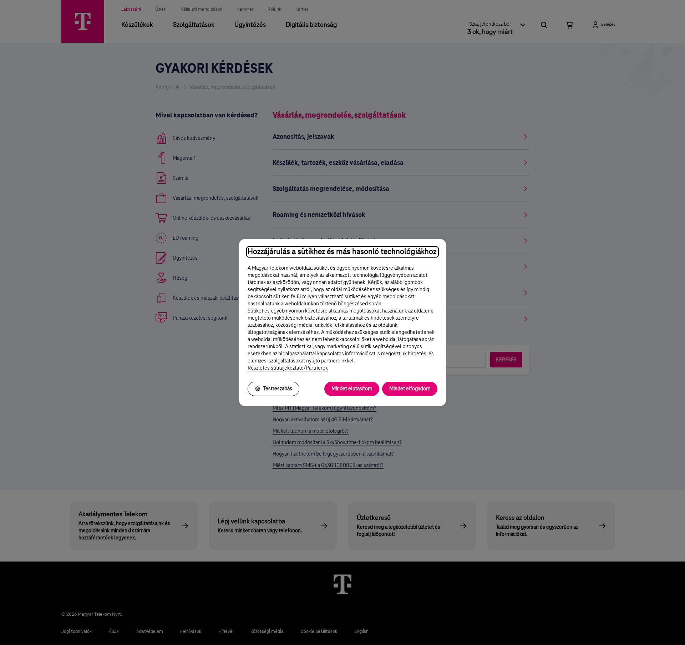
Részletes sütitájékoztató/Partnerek (288, 368)
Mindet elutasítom (351, 389)
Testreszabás (277, 389)
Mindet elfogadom (409, 389)
